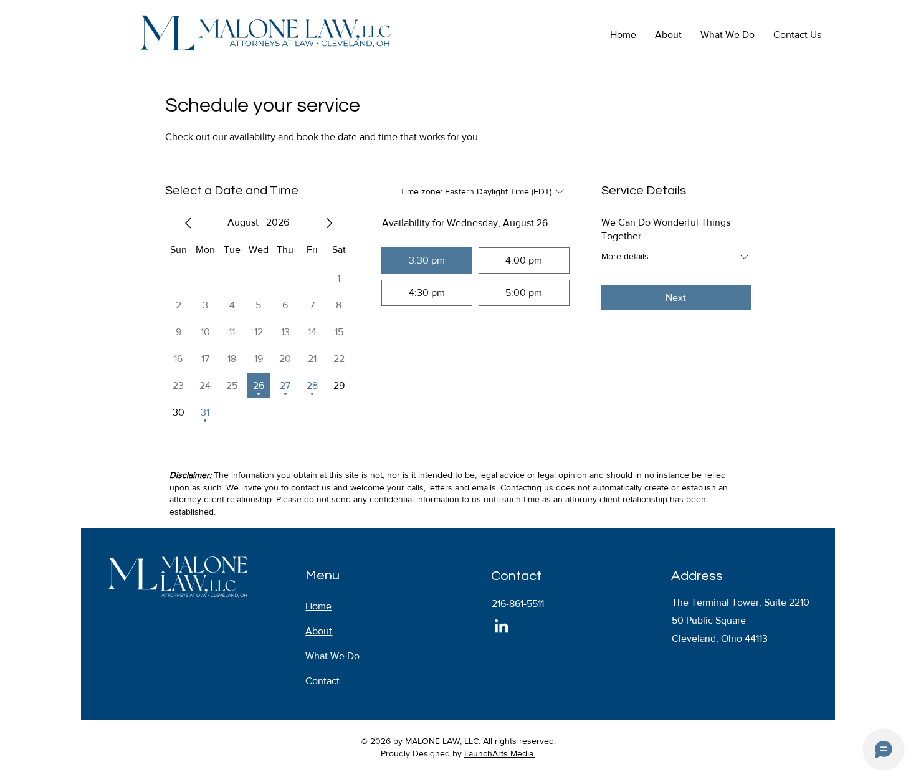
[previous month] (188, 223)
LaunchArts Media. (499, 753)
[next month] (329, 223)
